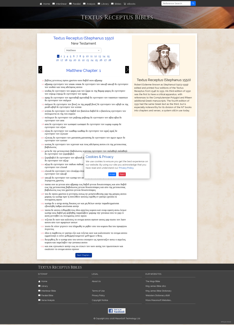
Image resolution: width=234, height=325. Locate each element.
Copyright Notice (100, 300)
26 (101, 60)
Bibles (117, 3)
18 (66, 60)
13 (100, 56)
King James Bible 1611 (156, 286)
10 (87, 56)
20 (75, 60)
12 (95, 56)
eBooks (130, 3)
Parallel (76, 3)
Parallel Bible (46, 295)
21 (79, 60)
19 (70, 60)
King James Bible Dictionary (158, 291)
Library (104, 3)
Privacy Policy (98, 295)
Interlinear (61, 3)
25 (96, 60)
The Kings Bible (153, 281)
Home (46, 3)
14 (104, 56)
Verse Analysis (47, 300)
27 (105, 60)
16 (57, 60)
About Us (96, 281)
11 (91, 56)
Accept (112, 174)
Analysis (90, 3)
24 (92, 60)
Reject (122, 174)
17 (62, 60)
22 (83, 60)
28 (110, 60)
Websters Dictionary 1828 (158, 295)
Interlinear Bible (48, 291)
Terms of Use (98, 291)
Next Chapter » (83, 255)
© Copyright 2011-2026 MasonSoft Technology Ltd (117, 318)
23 (87, 60)
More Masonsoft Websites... (159, 300)
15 (108, 56)
